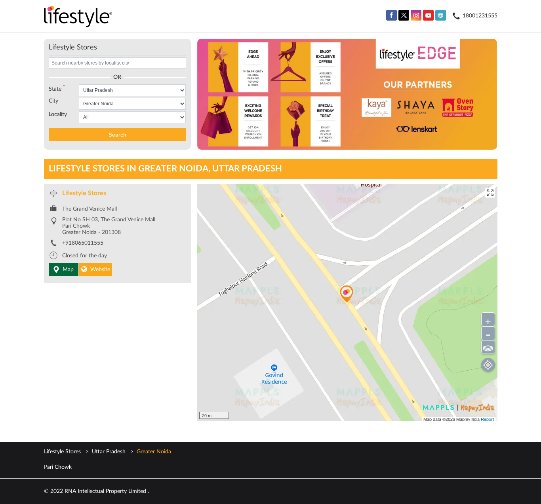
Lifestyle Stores (84, 193)
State (57, 88)
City (53, 101)
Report (487, 419)
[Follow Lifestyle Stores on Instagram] (416, 15)
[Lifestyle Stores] (78, 17)
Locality (58, 114)
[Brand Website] (440, 15)
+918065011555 (82, 243)
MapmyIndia (468, 419)
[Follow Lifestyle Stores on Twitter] (403, 15)
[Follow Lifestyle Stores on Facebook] (391, 15)
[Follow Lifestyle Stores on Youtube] (428, 15)
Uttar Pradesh (109, 452)
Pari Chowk (58, 467)
